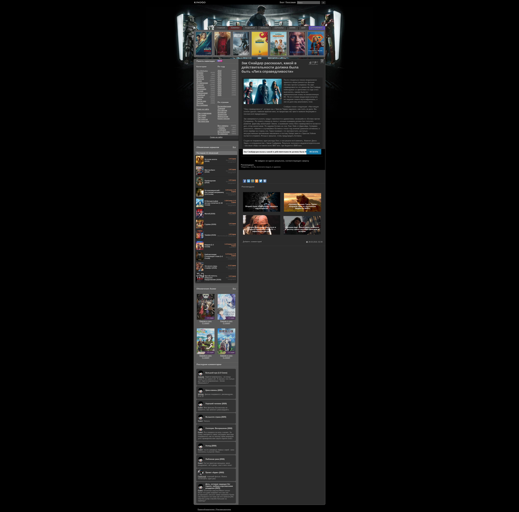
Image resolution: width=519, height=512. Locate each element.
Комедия (200, 85)
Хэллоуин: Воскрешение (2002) (218, 428)
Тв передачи (223, 134)
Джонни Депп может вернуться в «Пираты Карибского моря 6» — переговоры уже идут (261, 229)
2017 (219, 77)
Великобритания (224, 106)
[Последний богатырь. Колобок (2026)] (278, 43)
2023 (219, 89)
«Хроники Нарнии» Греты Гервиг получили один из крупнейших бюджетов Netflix (302, 206)
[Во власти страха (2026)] (203, 43)
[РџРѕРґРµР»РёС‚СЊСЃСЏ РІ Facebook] (244, 181)
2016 (219, 75)
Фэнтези (200, 103)
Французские (223, 117)
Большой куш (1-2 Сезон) (216, 373)
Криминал (201, 87)
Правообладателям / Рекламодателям (214, 509)
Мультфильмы (224, 132)
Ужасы (199, 99)
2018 (219, 79)
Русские (200, 91)
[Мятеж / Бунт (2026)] (241, 43)
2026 (219, 95)
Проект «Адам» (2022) (214, 472)
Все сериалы (223, 126)
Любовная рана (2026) (214, 459)
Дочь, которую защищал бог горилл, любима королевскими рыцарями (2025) (219, 486)
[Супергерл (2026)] (315, 43)
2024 (219, 91)
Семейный (201, 95)
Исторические (202, 83)
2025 (219, 93)
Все (234, 147)
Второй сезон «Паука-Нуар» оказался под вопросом (261, 207)
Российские (222, 110)
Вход (282, 2)
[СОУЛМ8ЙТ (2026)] (297, 43)
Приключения (202, 93)
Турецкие (221, 108)
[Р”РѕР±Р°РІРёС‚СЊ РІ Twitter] (260, 181)
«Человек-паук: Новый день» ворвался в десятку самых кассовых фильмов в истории (302, 229)
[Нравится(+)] (310, 62)
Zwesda (201, 377)
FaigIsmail (202, 477)
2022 (219, 87)
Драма (199, 81)
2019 (219, 81)
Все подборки (202, 105)
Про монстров (203, 121)
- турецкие (222, 130)
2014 (219, 71)
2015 (219, 73)
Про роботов (203, 119)
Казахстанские (224, 119)
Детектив (200, 79)
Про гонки (202, 117)
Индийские (222, 112)
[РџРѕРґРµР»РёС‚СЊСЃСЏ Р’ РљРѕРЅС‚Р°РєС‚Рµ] (264, 181)
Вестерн (200, 75)
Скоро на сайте (203, 109)
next (322, 43)
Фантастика (201, 101)
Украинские (222, 114)
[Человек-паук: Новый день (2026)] (222, 43)
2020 (219, 83)
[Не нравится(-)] (315, 62)
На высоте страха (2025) (215, 417)
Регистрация (291, 2)
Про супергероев (204, 113)
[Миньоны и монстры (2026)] (259, 43)
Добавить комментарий (252, 242)
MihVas (201, 394)
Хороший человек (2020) (216, 404)
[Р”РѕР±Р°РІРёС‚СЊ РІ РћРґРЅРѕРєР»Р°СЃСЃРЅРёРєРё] (256, 181)
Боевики (200, 73)
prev (196, 43)
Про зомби (202, 115)
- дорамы (221, 128)
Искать (314, 152)
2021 (219, 85)
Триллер (200, 97)
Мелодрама (201, 89)
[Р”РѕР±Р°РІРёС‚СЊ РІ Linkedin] (248, 181)
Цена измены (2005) (213, 390)
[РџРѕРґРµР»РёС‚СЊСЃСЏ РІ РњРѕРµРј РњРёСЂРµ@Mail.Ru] (252, 181)
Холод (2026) (210, 446)
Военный (200, 77)
